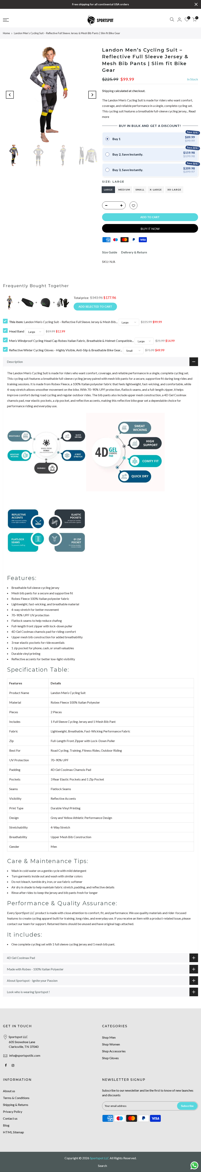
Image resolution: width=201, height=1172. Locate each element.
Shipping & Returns (15, 1104)
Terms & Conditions (16, 1098)
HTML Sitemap (13, 1132)
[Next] (92, 95)
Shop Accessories (114, 1051)
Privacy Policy (12, 1111)
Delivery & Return (134, 252)
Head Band (16, 331)
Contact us (10, 1118)
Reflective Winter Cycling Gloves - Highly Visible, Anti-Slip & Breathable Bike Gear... (65, 350)
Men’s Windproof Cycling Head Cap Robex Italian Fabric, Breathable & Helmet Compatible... (71, 340)
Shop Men (109, 1037)
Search (102, 1165)
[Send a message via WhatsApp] (194, 1165)
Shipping (108, 91)
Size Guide (109, 252)
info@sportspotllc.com (24, 1055)
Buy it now (150, 228)
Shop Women (111, 1044)
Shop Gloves (110, 1058)
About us (9, 1091)
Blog (6, 1125)
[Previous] (10, 95)
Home (6, 33)
